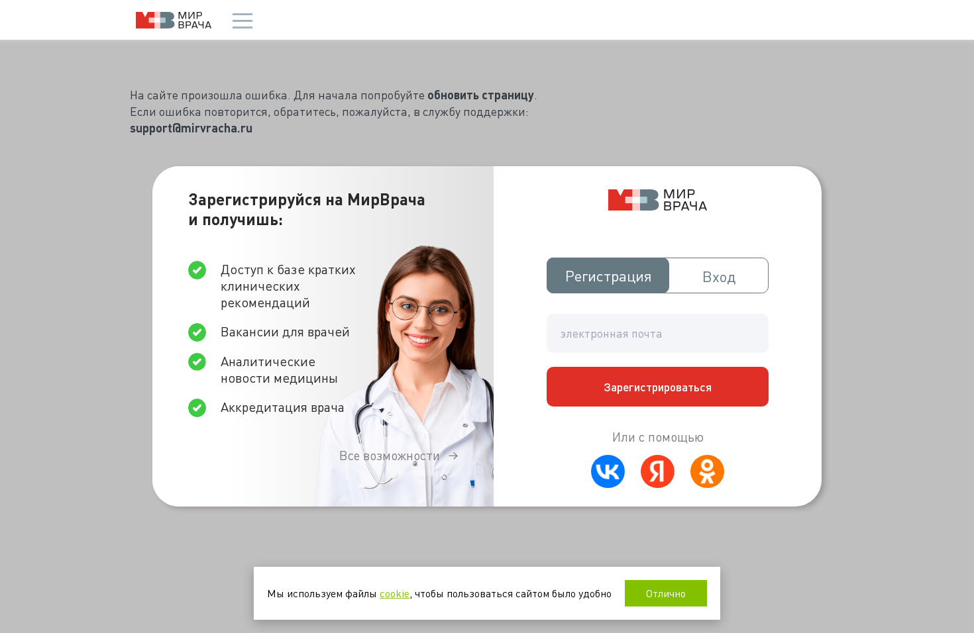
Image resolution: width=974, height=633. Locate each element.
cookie (394, 593)
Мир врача (173, 20)
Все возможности (389, 455)
